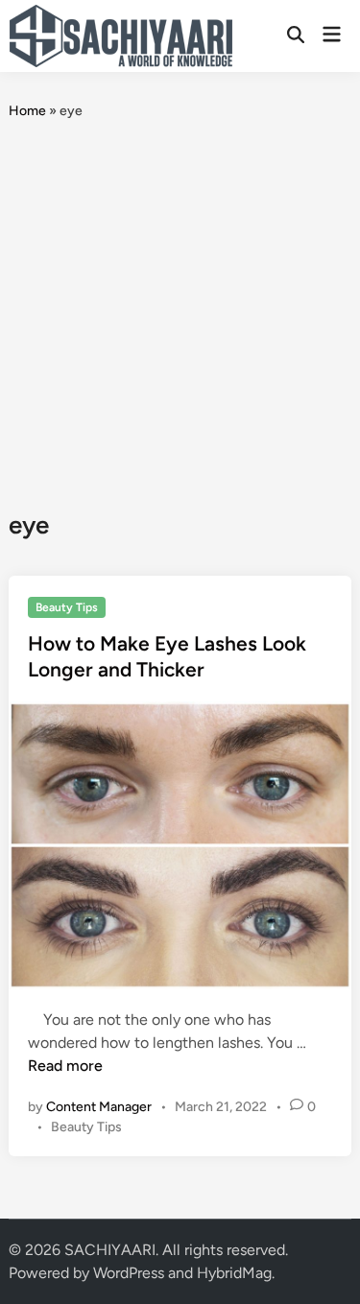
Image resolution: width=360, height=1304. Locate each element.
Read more (65, 1065)
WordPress (128, 1273)
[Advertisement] (180, 315)
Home (27, 111)
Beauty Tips (67, 607)
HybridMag (234, 1273)
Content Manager (99, 1107)
